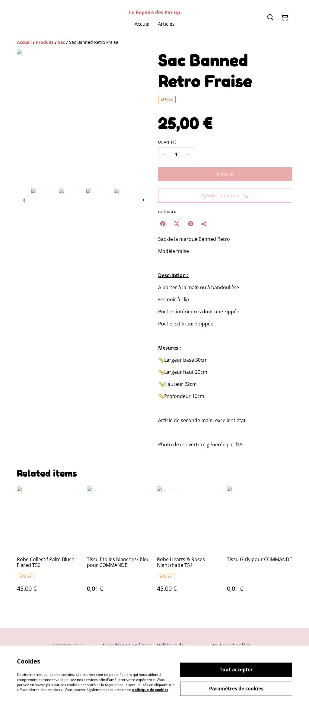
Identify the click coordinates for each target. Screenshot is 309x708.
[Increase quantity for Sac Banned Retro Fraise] (188, 154)
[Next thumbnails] (143, 200)
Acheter (225, 174)
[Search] (270, 17)
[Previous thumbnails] (24, 200)
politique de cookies (150, 689)
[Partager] (204, 223)
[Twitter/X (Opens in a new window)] (176, 223)
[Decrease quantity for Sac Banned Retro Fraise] (164, 154)
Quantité (167, 142)
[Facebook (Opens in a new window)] (162, 223)
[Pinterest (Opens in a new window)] (190, 223)
